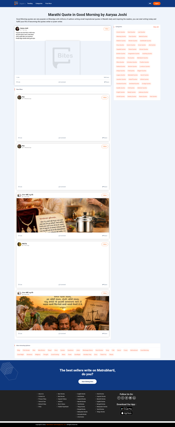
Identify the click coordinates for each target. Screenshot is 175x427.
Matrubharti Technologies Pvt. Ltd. (56, 424)
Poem (69, 354)
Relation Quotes (121, 40)
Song (107, 350)
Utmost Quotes (143, 49)
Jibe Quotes (152, 45)
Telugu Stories (101, 411)
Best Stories (61, 394)
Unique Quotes (120, 70)
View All (156, 27)
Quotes (63, 350)
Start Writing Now (87, 381)
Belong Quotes (120, 58)
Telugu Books (81, 406)
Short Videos (61, 404)
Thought (45, 354)
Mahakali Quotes (133, 75)
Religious (37, 354)
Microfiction (41, 350)
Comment (63, 82)
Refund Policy (42, 404)
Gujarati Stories (101, 396)
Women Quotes (133, 40)
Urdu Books (80, 417)
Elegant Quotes (141, 70)
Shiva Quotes (120, 62)
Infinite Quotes (144, 79)
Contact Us (41, 396)
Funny (125, 350)
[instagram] (122, 397)
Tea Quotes (131, 58)
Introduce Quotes (132, 62)
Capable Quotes (121, 49)
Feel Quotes (131, 70)
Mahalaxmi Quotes (142, 58)
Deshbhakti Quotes (145, 40)
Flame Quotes (132, 49)
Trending (30, 3)
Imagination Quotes (133, 53)
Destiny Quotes (132, 96)
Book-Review (99, 350)
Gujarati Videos (62, 399)
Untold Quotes (120, 96)
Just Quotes (141, 32)
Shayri (49, 350)
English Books (81, 394)
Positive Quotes (144, 62)
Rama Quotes (143, 96)
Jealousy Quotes (143, 92)
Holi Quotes (131, 88)
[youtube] (130, 397)
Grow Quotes (142, 45)
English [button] (22, 3)
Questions (70, 350)
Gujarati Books (81, 399)
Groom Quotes (120, 32)
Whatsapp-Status (88, 350)
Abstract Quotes (142, 88)
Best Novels (61, 396)
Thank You (103, 354)
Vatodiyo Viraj (87, 354)
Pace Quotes (132, 36)
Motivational (134, 350)
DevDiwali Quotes (134, 83)
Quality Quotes (120, 88)
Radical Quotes (120, 66)
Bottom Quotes (132, 66)
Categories (39, 3)
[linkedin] (134, 397)
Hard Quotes (131, 32)
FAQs (39, 406)
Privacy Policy (42, 399)
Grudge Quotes (146, 83)
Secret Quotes (144, 75)
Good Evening (55, 354)
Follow (107, 29)
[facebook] (118, 397)
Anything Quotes (147, 53)
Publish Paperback (63, 406)
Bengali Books (81, 409)
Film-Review (26, 350)
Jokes (78, 350)
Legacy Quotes (120, 75)
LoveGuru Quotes (145, 66)
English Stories (101, 401)
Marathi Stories (101, 399)
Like (19, 82)
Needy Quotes (132, 92)
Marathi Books (81, 401)
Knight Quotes (120, 92)
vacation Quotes (121, 79)
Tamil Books (80, 404)
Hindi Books (80, 396)
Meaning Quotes (121, 36)
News (63, 354)
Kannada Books (81, 414)
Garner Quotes (131, 45)
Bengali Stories (101, 404)
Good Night (20, 354)
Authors (60, 401)
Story (56, 350)
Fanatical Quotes (121, 83)
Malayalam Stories (102, 406)
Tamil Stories (100, 409)
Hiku (34, 350)
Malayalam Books (82, 411)
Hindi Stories (100, 394)
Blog (18, 350)
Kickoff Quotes (133, 79)
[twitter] (126, 397)
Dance (119, 350)
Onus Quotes (120, 45)
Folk (113, 350)
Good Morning (145, 350)
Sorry (95, 354)
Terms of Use (42, 401)
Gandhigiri (77, 354)
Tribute (111, 354)
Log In (157, 3)
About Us (41, 394)
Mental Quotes (143, 36)
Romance (29, 354)
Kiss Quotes (153, 96)
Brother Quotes (120, 53)
